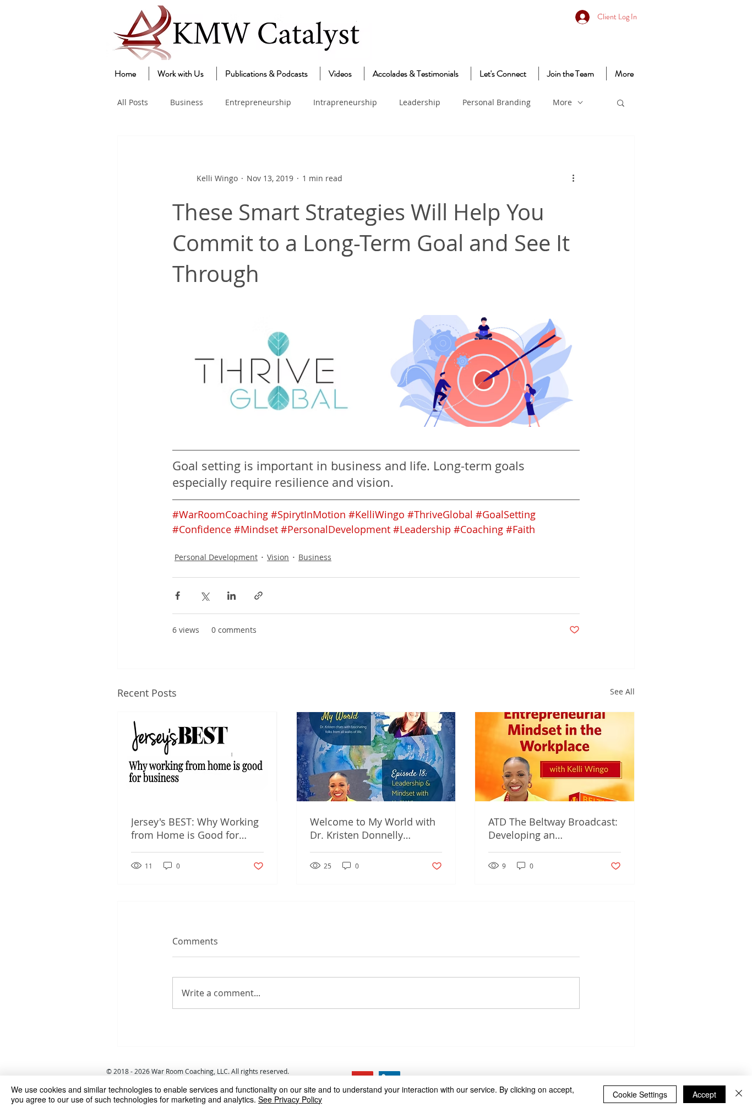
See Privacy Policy (290, 1099)
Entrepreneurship (258, 102)
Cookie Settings (640, 1094)
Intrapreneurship (345, 102)
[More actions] (573, 177)
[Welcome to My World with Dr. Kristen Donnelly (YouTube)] (376, 756)
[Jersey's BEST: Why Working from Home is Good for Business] (197, 756)
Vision (278, 557)
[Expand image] (356, 329)
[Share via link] (258, 595)
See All (622, 691)
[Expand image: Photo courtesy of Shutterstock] (565, 329)
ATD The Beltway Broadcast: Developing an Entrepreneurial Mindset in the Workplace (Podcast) (553, 828)
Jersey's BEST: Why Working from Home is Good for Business (195, 828)
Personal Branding (496, 102)
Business (186, 102)
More (562, 102)
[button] (620, 102)
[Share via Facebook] (177, 595)
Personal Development (216, 557)
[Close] (738, 1094)
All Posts (132, 102)
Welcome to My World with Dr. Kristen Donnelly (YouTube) (372, 828)
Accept (704, 1094)
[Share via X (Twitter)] (204, 595)
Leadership (419, 102)
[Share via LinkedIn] (231, 595)
